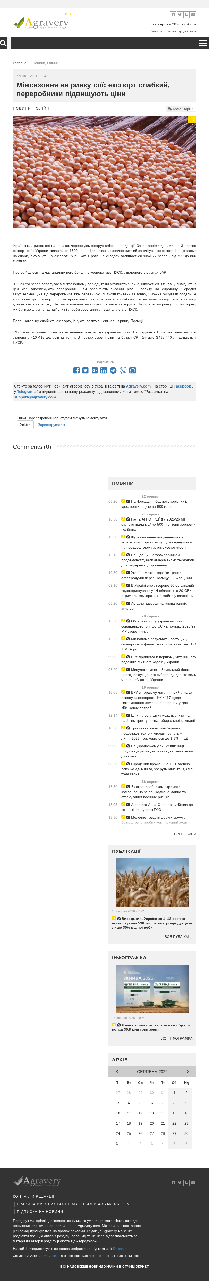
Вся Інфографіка (176, 1038)
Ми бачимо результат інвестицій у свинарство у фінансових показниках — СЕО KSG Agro (158, 644)
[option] (104, 177)
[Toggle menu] (203, 43)
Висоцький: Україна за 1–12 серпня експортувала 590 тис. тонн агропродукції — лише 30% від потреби (152, 923)
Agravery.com (47, 1256)
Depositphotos (124, 1249)
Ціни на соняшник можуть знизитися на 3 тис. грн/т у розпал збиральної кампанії (158, 718)
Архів (120, 1059)
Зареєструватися (181, 31)
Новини (22, 108)
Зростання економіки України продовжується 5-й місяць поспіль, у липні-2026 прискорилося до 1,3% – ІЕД (154, 733)
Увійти (156, 31)
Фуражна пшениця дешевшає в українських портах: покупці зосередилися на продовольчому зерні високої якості (156, 542)
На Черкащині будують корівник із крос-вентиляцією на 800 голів (154, 504)
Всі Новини (185, 834)
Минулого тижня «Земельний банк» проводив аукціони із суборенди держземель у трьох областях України (158, 675)
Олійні (43, 108)
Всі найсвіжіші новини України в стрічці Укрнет (104, 1267)
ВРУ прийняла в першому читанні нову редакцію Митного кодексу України (158, 659)
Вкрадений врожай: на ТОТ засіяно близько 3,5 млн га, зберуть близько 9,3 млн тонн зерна (157, 769)
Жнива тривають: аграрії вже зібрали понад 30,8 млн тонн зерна (151, 1027)
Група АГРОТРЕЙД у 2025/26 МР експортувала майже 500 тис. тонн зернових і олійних (158, 524)
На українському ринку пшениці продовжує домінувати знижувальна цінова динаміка (157, 751)
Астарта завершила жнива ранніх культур (154, 605)
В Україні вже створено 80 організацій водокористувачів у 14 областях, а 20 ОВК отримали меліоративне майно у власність (157, 590)
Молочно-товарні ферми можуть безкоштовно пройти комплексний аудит (155, 819)
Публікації (126, 851)
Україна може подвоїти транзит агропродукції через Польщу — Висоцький (156, 575)
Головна (20, 63)
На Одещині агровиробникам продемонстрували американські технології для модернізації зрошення (157, 560)
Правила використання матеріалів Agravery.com (73, 1204)
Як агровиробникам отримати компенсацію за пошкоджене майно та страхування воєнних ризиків (153, 792)
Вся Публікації (178, 937)
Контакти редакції (34, 1196)
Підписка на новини (40, 1212)
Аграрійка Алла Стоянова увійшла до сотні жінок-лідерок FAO (157, 807)
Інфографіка (129, 957)
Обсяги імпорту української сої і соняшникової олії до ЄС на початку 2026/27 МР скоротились (158, 626)
